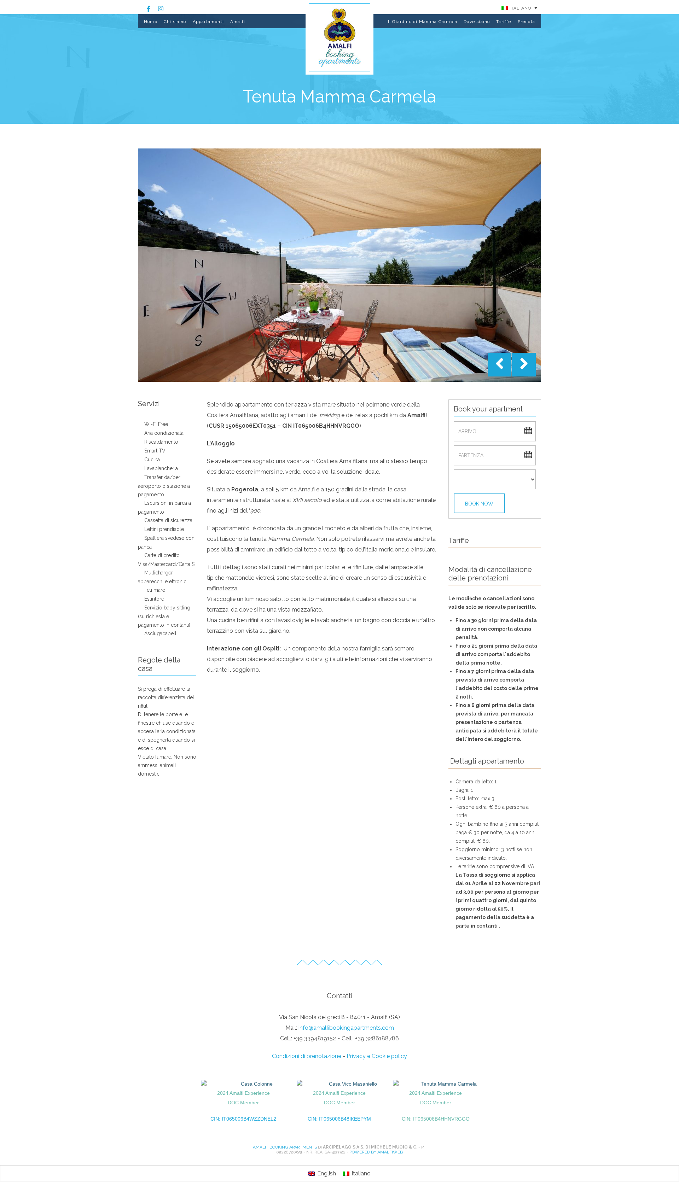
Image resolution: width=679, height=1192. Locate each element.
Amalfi (237, 21)
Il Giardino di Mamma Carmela (423, 21)
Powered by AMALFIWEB (376, 1152)
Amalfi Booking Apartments (285, 1147)
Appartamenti (208, 21)
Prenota (526, 21)
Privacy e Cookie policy (377, 1056)
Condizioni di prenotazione (306, 1056)
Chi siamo (175, 21)
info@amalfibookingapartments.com (346, 1027)
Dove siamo (477, 21)
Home (150, 21)
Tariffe (503, 21)
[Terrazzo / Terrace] (339, 265)
